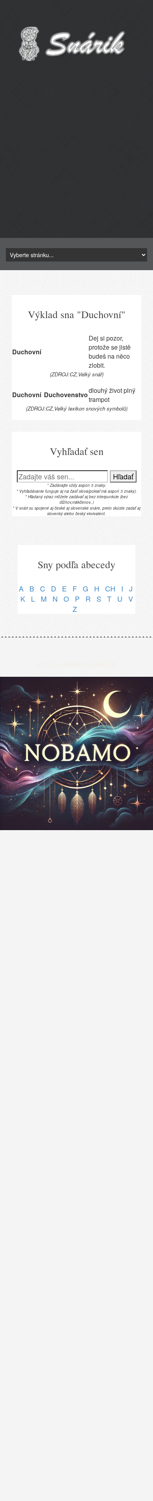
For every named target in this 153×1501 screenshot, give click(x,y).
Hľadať (123, 476)
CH (110, 588)
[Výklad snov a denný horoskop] (76, 753)
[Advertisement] (76, 161)
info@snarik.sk (89, 664)
